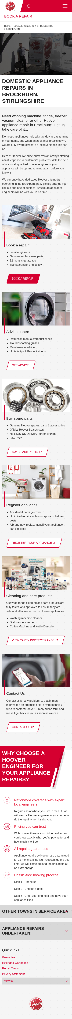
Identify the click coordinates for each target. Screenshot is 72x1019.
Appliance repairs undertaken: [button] (23, 930)
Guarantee (8, 957)
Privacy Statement (13, 974)
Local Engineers (24, 26)
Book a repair (18, 16)
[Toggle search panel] (29, 6)
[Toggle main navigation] (65, 6)
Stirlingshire (45, 26)
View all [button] (9, 980)
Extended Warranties (15, 962)
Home (7, 26)
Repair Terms (10, 968)
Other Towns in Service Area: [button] (36, 911)
